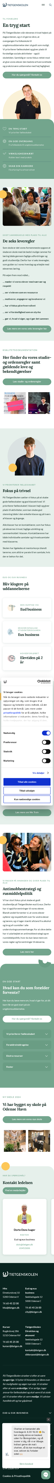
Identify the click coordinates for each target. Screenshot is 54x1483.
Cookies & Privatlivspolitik (16, 1476)
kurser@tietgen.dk (12, 1346)
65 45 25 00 (12, 1342)
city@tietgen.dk (33, 1312)
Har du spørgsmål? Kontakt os (27, 75)
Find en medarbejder (15, 1190)
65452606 (24, 1248)
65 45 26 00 (35, 1308)
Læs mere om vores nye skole (27, 1119)
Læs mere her (27, 952)
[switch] (46, 742)
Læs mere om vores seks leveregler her (27, 329)
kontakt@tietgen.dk (35, 1350)
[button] (45, 1474)
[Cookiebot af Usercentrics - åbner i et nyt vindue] (38, 682)
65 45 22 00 (12, 1303)
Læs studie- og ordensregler (27, 382)
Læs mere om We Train (27, 812)
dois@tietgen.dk (24, 1244)
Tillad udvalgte (27, 790)
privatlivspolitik (12, 712)
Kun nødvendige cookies (27, 799)
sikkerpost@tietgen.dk (37, 1354)
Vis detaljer (38, 773)
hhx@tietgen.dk (11, 1308)
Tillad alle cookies (27, 782)
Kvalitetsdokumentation (20, 350)
